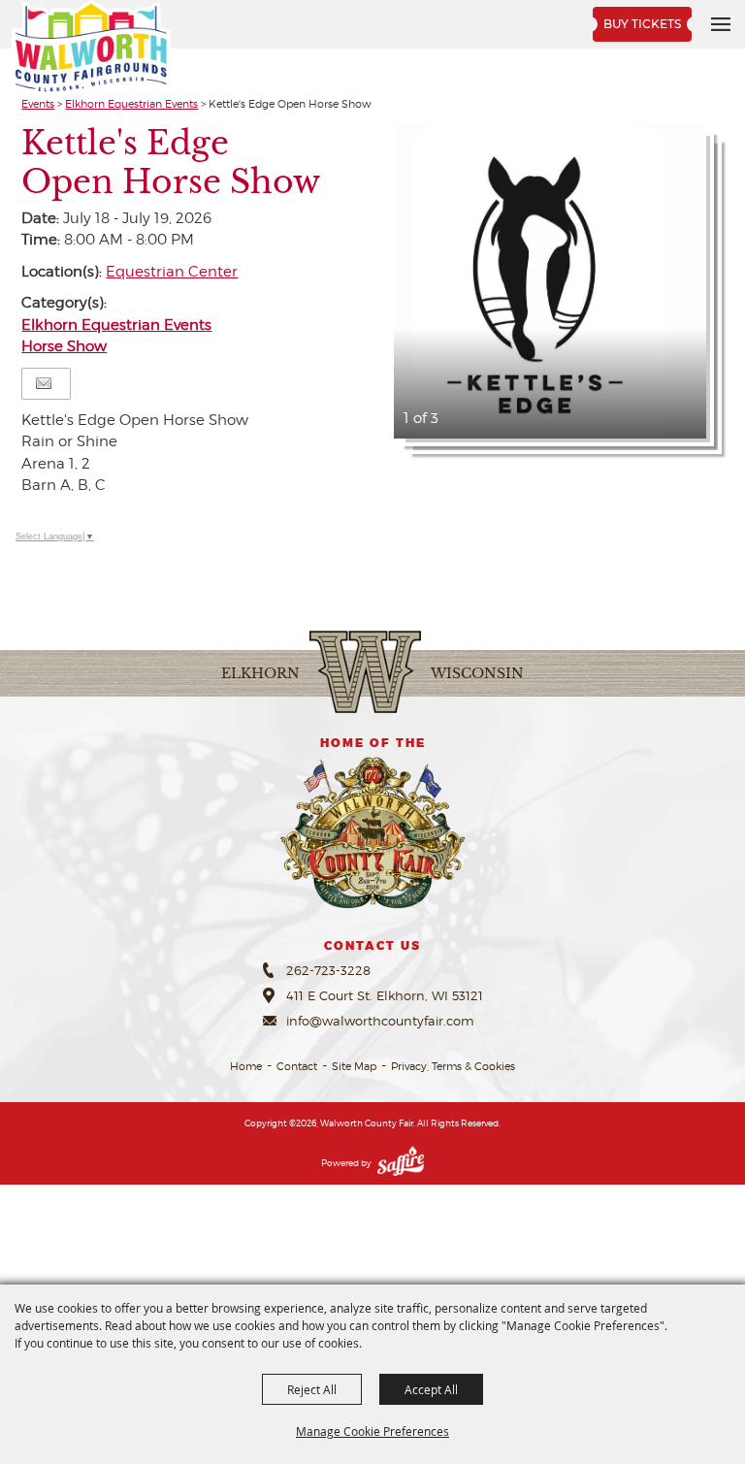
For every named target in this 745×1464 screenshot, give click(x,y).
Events (37, 104)
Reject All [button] (312, 1389)
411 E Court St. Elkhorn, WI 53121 (384, 995)
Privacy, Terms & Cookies (453, 1066)
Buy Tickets (642, 23)
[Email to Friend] (43, 383)
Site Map (354, 1066)
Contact (296, 1066)
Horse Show (64, 346)
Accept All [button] (431, 1389)
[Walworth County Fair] (90, 48)
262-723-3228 (328, 970)
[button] (549, 281)
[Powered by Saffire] (400, 1162)
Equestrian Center (172, 271)
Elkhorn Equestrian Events (131, 104)
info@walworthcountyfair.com (380, 1020)
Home (246, 1066)
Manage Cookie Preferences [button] (372, 1431)
